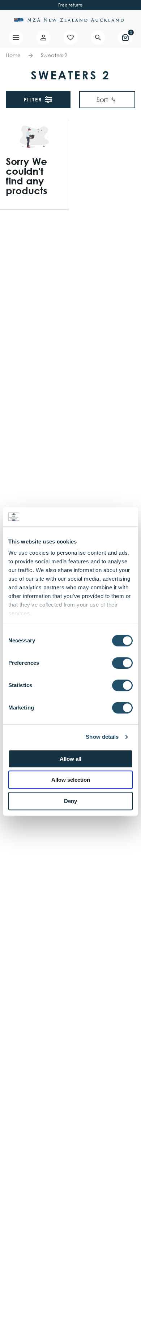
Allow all (70, 759)
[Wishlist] (70, 37)
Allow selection (70, 780)
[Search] (98, 37)
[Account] (43, 37)
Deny (70, 801)
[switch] (122, 663)
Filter (33, 99)
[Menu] (16, 37)
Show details (102, 737)
